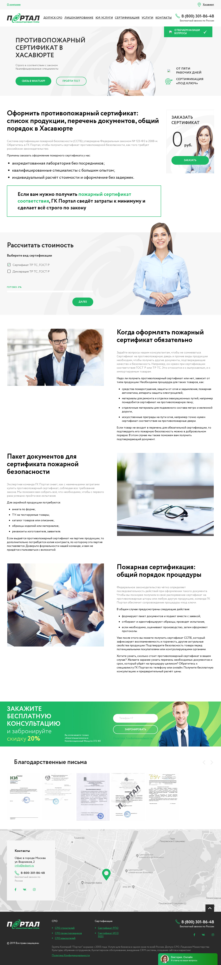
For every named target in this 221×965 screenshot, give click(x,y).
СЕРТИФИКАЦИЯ (127, 18)
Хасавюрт (208, 4)
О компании (14, 4)
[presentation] (204, 762)
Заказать (190, 160)
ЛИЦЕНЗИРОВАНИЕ (78, 18)
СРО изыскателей (65, 938)
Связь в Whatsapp (33, 81)
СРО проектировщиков (68, 933)
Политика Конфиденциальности (132, 738)
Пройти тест (71, 81)
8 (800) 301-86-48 (197, 16)
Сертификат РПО (108, 928)
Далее (83, 302)
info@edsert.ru (24, 866)
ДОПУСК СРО (52, 18)
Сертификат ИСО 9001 (108, 935)
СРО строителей (65, 928)
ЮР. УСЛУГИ (104, 18)
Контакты (163, 18)
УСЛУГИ (147, 18)
